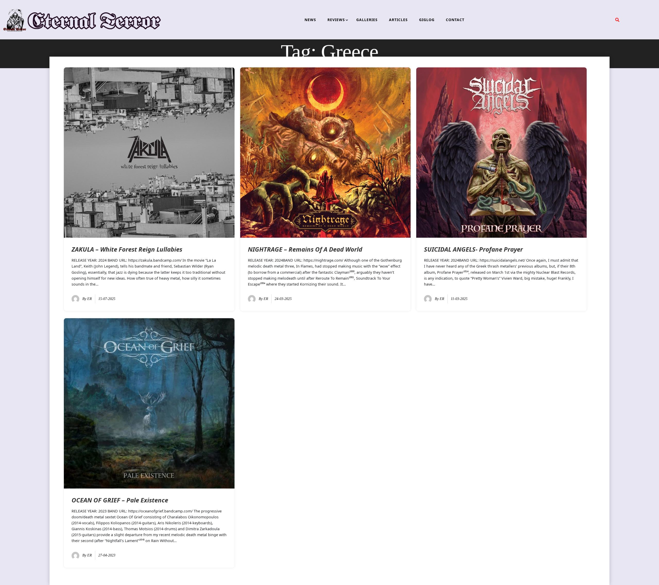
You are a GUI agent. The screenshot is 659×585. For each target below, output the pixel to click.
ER (89, 299)
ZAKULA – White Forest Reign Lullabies (127, 249)
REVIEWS (336, 19)
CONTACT (455, 19)
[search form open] (617, 19)
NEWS (310, 19)
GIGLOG (427, 19)
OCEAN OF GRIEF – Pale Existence (120, 500)
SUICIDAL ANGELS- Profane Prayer (473, 249)
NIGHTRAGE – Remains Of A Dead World (305, 249)
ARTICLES (398, 19)
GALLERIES (367, 19)
